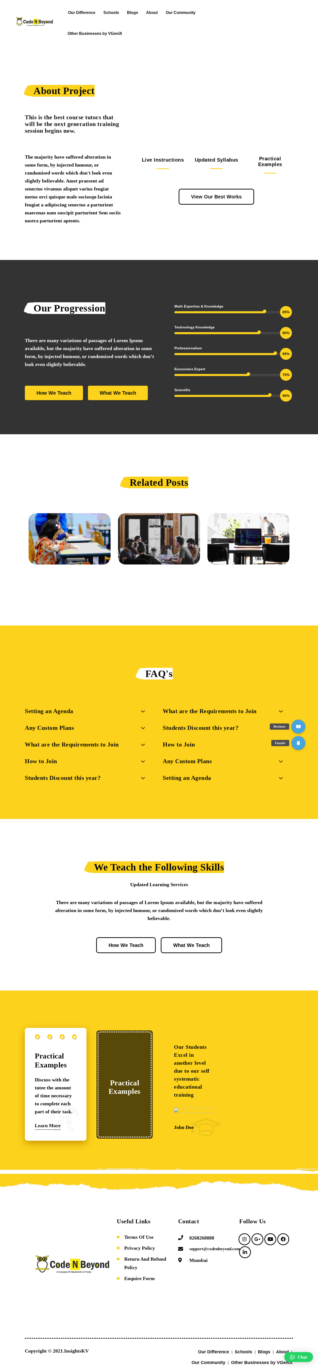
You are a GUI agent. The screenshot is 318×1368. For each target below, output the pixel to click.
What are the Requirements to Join (72, 744)
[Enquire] (298, 743)
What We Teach (118, 393)
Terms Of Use (139, 1237)
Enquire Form (139, 1278)
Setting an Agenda (49, 711)
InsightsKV (76, 1351)
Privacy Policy (139, 1248)
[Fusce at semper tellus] (159, 538)
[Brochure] (298, 727)
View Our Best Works (216, 196)
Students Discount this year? (63, 778)
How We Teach (54, 393)
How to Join (41, 761)
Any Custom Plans (49, 728)
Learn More (48, 1125)
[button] (140, 584)
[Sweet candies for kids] (248, 538)
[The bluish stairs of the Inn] (70, 538)
